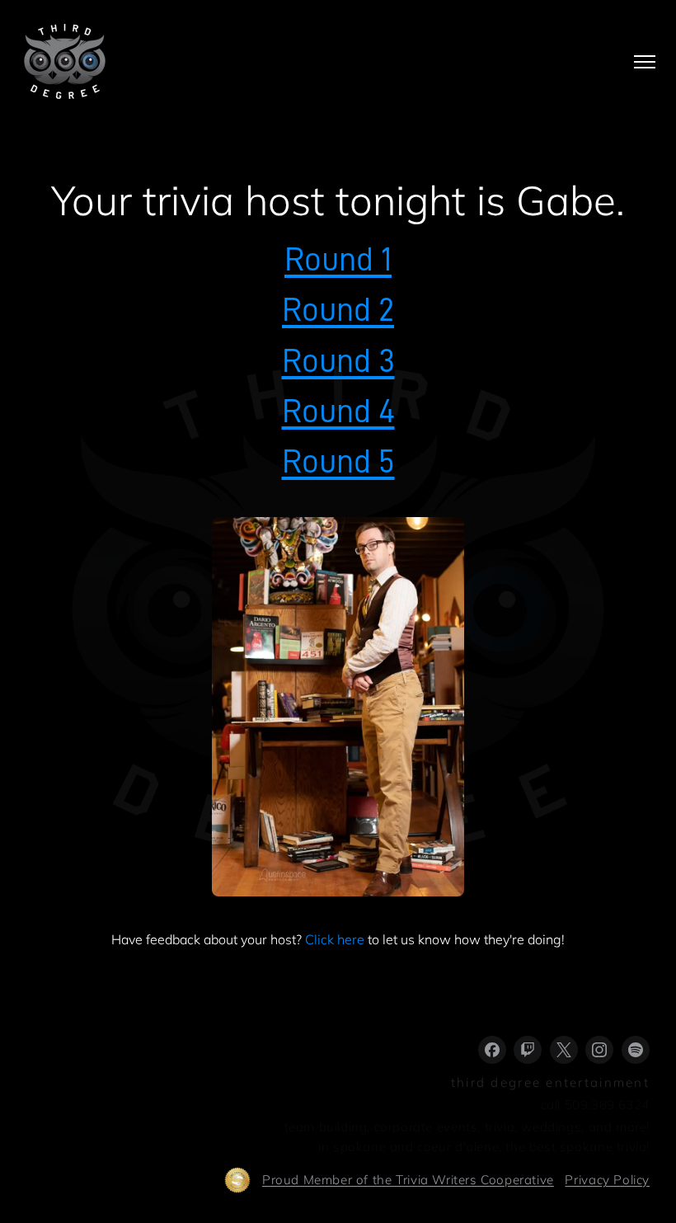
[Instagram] (599, 1050)
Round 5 (338, 461)
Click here (334, 939)
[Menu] (645, 62)
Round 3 (338, 361)
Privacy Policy (607, 1180)
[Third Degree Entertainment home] (64, 61)
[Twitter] (564, 1050)
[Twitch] (528, 1050)
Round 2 (338, 310)
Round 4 (338, 411)
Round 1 (338, 259)
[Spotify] (636, 1050)
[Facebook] (492, 1050)
